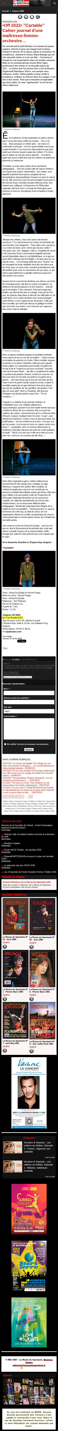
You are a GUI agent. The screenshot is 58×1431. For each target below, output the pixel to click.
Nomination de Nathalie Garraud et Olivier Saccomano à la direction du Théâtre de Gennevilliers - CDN (28, 870)
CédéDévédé (22, 806)
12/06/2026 (28, 1152)
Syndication (28, 1368)
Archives (28, 808)
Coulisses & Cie (10, 808)
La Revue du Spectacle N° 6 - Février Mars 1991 (42, 990)
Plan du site (13, 1368)
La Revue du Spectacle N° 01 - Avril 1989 (15, 938)
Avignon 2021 (37, 808)
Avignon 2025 (39, 811)
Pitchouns (21, 803)
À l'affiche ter (29, 811)
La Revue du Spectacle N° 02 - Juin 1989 (42, 938)
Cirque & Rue (50, 801)
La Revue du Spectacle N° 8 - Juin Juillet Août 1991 (42, 1042)
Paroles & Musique (31, 803)
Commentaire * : (11, 716)
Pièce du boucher (49, 806)
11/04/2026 (28, 1171)
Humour (6, 803)
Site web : (8, 707)
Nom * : (7, 689)
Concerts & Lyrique (21, 801)
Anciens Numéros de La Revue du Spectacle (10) (26, 882)
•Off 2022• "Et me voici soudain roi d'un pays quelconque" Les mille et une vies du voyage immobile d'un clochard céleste (28, 773)
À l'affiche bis (40, 801)
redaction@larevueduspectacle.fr (29, 1365)
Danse (11, 801)
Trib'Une (30, 806)
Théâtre (5, 801)
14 (30, 796)
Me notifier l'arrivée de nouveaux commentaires (27, 744)
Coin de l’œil (20, 808)
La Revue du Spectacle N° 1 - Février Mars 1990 (15, 990)
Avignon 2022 (18, 11)
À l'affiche (32, 801)
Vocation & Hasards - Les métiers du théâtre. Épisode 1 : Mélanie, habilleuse (38, 1164)
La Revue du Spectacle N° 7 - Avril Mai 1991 (15, 1042)
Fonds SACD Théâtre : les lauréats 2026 (22, 838)
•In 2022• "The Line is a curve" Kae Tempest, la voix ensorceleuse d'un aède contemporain (26, 783)
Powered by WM (42, 1368)
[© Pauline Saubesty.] (29, 92)
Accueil (5, 11)
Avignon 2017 (43, 803)
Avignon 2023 (8, 811)
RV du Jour (38, 806)
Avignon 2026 (49, 811)
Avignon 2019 (11, 806)
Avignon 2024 (19, 811)
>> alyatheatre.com (12, 631)
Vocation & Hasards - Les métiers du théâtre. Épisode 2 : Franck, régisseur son (38, 1145)
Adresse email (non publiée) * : (17, 698)
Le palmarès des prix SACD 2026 (19, 853)
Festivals (13, 803)
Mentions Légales (12, 831)
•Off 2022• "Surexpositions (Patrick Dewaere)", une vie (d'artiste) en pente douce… (27, 779)
